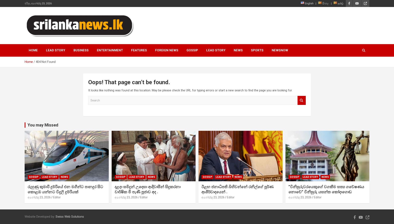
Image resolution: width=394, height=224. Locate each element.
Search (302, 100)
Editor (57, 197)
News (238, 50)
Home (33, 50)
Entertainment (110, 50)
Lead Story (55, 50)
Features (139, 50)
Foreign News (166, 50)
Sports (257, 50)
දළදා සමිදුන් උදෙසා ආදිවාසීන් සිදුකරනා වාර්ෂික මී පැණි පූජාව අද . (148, 189)
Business (81, 50)
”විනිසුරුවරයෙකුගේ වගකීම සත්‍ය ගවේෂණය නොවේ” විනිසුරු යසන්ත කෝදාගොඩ (326, 189)
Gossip (192, 50)
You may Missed (42, 125)
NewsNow (280, 50)
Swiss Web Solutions (70, 216)
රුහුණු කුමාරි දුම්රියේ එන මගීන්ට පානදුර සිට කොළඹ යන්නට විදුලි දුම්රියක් (65, 189)
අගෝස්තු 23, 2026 (39, 197)
